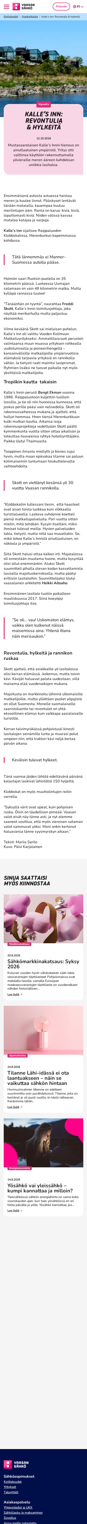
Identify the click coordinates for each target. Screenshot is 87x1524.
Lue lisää (13, 994)
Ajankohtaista (30, 16)
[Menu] (7, 6)
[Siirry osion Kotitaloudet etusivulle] (24, 6)
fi (78, 6)
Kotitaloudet (11, 16)
